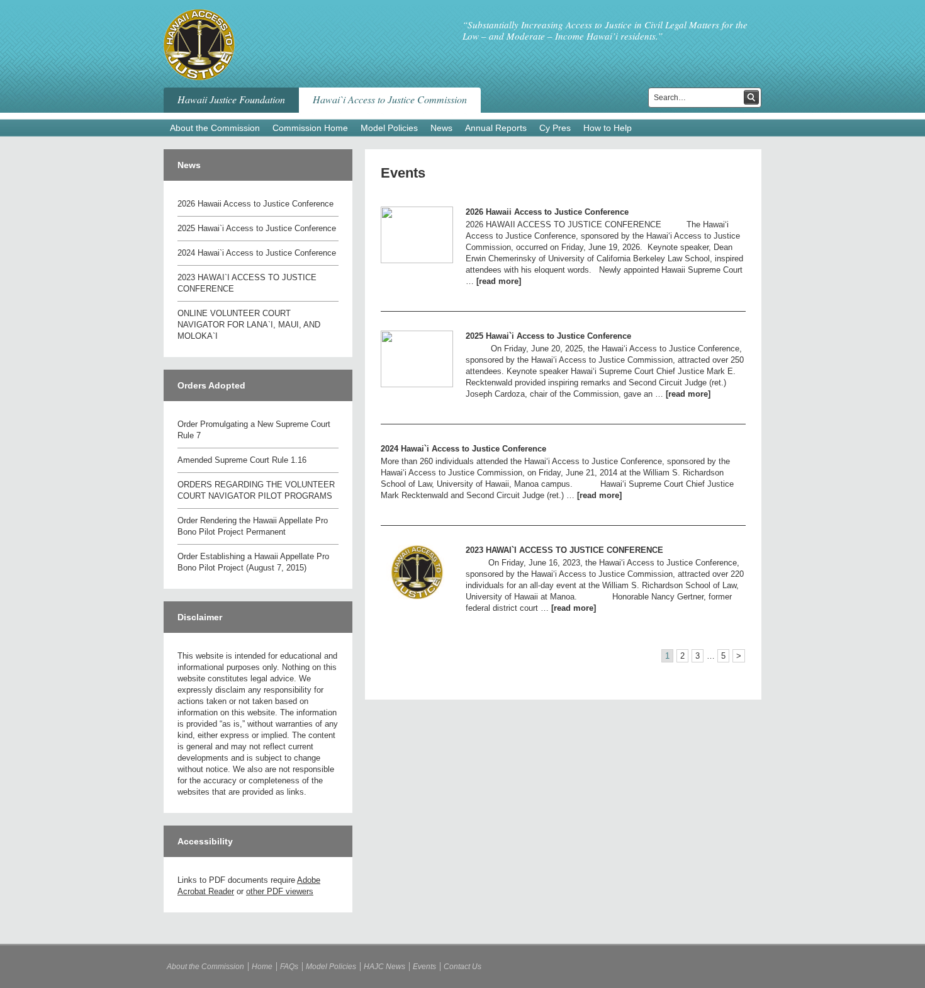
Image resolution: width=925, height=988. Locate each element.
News (441, 128)
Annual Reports (496, 128)
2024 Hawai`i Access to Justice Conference (256, 253)
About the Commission (215, 128)
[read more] (498, 281)
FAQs (289, 966)
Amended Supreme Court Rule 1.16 (241, 460)
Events (403, 173)
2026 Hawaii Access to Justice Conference (255, 203)
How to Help (607, 128)
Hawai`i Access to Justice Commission (390, 99)
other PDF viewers (279, 891)
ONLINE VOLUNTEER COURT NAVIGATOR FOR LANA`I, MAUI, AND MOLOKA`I (248, 325)
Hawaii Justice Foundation (231, 99)
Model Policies (389, 128)
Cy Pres (555, 128)
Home (262, 966)
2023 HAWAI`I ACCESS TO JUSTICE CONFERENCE (564, 550)
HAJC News (384, 966)
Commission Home (310, 128)
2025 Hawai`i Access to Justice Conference (256, 228)
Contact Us (462, 966)
